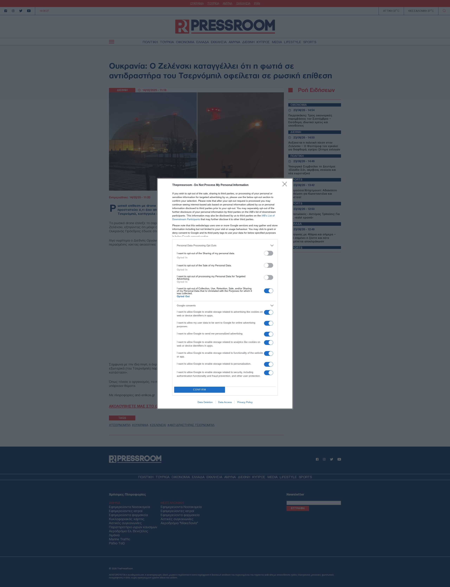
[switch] (268, 253)
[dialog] (225, 293)
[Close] (285, 185)
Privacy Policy (245, 402)
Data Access (225, 402)
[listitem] (225, 245)
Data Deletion (205, 402)
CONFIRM (199, 389)
